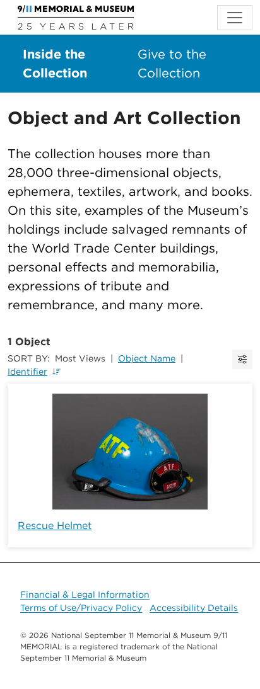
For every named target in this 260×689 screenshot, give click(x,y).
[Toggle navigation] (234, 17)
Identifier (27, 372)
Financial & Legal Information (85, 594)
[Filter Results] (242, 359)
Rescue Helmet (55, 526)
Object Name (146, 358)
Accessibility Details (194, 608)
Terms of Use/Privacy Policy (81, 608)
